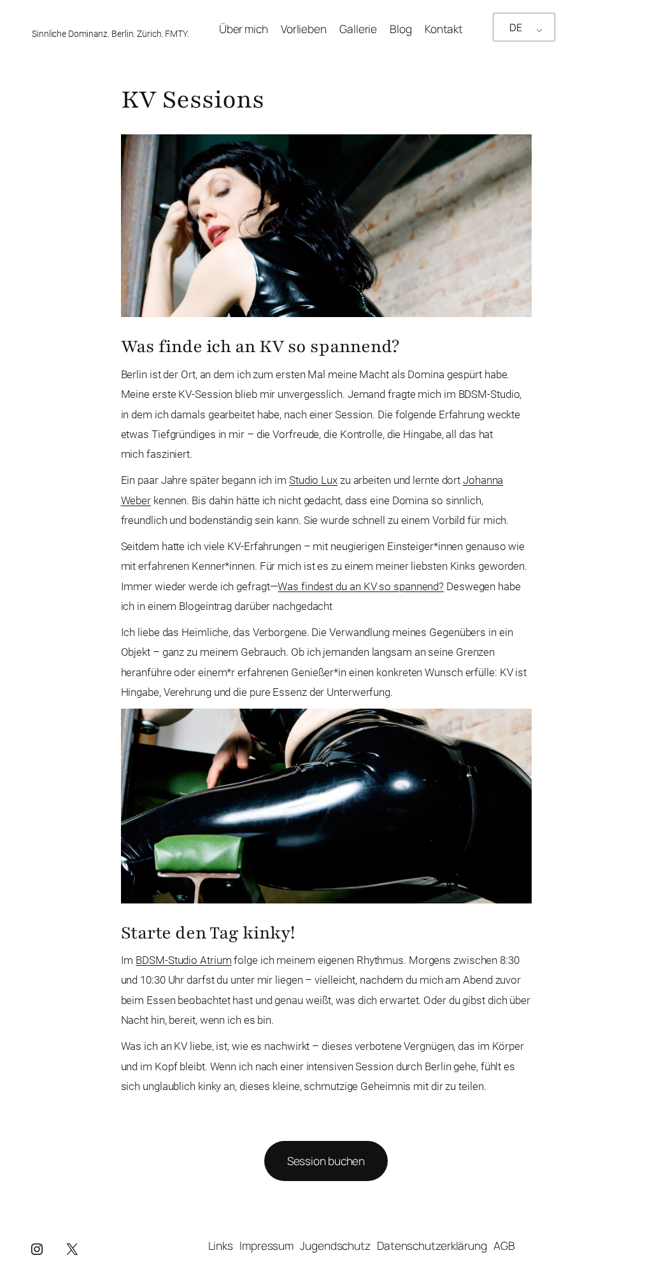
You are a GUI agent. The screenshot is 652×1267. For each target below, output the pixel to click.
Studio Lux (313, 480)
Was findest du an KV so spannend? (361, 586)
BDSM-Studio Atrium (183, 960)
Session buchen (326, 1160)
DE (515, 27)
